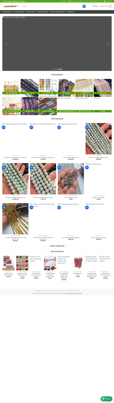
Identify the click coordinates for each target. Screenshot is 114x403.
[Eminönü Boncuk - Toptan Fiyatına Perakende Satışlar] (10, 6)
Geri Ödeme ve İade (40, 290)
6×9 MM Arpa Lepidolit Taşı (71, 157)
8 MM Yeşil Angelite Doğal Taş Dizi (43, 197)
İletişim (76, 290)
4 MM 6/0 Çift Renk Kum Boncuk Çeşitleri (36, 275)
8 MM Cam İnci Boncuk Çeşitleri (8, 274)
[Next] (107, 43)
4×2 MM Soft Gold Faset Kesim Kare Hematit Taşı (43, 238)
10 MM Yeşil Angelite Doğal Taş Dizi (15, 197)
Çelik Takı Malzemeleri (57, 12)
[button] (95, 6)
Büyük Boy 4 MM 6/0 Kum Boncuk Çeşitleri (22, 275)
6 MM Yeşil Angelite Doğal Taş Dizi (98, 157)
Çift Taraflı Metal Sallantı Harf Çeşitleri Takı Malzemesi (63, 276)
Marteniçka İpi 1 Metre (77, 274)
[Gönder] (84, 6)
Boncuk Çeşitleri (42, 12)
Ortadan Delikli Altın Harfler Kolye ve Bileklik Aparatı (92, 275)
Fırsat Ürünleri (7, 12)
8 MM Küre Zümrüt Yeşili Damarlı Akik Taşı (43, 157)
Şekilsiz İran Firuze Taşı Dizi (98, 237)
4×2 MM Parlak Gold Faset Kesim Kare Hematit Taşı (15, 238)
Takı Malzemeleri (18, 12)
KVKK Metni (62, 290)
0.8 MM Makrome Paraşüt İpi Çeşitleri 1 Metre (50, 275)
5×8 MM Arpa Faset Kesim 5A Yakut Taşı (15, 157)
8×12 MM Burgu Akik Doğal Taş (71, 237)
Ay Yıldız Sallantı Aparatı (71, 197)
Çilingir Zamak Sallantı (99, 197)
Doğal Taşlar (30, 12)
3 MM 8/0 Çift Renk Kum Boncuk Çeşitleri (105, 275)
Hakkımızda (70, 12)
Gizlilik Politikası (52, 290)
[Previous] (6, 43)
